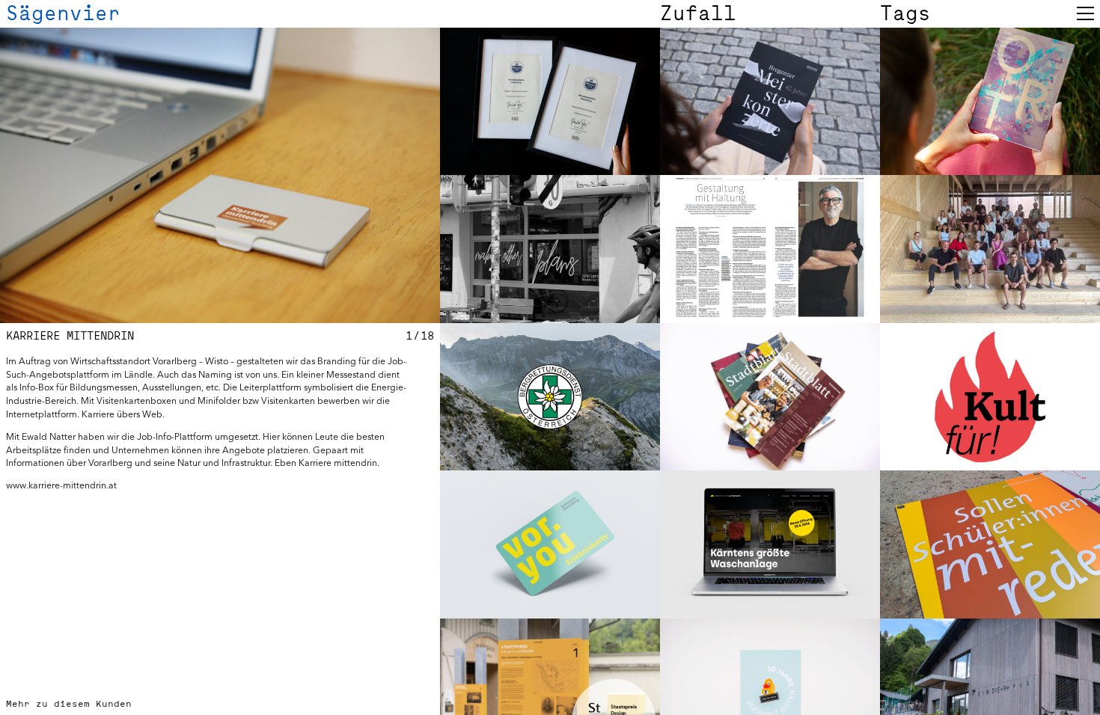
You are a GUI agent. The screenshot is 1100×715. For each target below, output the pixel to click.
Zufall (698, 13)
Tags (905, 13)
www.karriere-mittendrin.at (61, 485)
